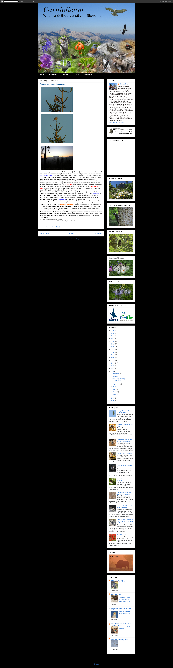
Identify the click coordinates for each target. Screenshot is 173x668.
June (114, 386)
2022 (113, 341)
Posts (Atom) (75, 239)
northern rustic (116, 594)
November (116, 373)
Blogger (96, 664)
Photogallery (87, 74)
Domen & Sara (124, 84)
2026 (113, 330)
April (114, 389)
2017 (113, 355)
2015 (113, 360)
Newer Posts (44, 234)
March (115, 392)
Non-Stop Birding (117, 580)
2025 (113, 333)
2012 (113, 368)
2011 (112, 371)
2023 (113, 338)
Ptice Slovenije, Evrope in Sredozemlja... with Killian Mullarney (125, 521)
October (115, 376)
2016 (113, 357)
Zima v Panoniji (123, 641)
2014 (113, 363)
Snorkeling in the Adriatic (125, 453)
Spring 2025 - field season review (123, 411)
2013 (113, 366)
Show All (131, 652)
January (115, 394)
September (116, 384)
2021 (113, 344)
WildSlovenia (52, 74)
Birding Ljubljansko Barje (119, 639)
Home (42, 74)
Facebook (65, 74)
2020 (113, 346)
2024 (113, 336)
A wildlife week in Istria (124, 535)
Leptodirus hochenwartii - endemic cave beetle (125, 493)
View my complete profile (117, 122)
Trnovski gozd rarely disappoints (52, 84)
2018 (113, 352)
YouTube (76, 74)
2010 (113, 398)
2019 (113, 349)
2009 (113, 401)
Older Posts (98, 234)
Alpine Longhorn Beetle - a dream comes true (125, 440)
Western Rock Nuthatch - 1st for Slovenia (125, 506)
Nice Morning (122, 582)
